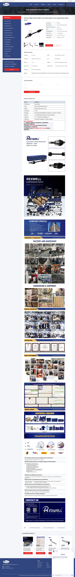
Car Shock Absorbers (8, 35)
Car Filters (6, 53)
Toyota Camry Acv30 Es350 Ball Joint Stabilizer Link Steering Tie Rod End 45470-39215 (53, 549)
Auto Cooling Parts (7, 39)
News (47, 562)
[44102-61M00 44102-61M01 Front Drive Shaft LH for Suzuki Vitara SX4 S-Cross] (34, 31)
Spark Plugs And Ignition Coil (9, 37)
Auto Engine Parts (7, 30)
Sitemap (48, 565)
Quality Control (40, 565)
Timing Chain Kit (7, 44)
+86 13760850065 (13, 64)
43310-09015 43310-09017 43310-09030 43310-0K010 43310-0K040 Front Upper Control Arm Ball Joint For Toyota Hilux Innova (27, 549)
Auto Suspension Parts (25, 12)
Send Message (32, 91)
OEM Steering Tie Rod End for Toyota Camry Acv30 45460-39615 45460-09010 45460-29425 (65, 549)
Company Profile (40, 562)
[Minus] (72, 551)
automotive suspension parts (48, 527)
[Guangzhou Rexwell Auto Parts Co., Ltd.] (6, 4)
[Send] (72, 575)
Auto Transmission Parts (8, 28)
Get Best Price (49, 45)
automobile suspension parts (35, 527)
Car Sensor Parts (7, 51)
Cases (48, 564)
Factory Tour (39, 564)
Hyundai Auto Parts (7, 25)
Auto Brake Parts (7, 42)
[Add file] (53, 575)
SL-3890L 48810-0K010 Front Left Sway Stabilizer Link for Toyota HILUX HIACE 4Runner (40, 549)
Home (19, 12)
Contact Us (39, 567)
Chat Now (12, 69)
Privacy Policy (49, 567)
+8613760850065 (12, 66)
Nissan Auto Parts (7, 23)
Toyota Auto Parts (7, 21)
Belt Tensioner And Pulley (8, 46)
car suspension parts (61, 527)
